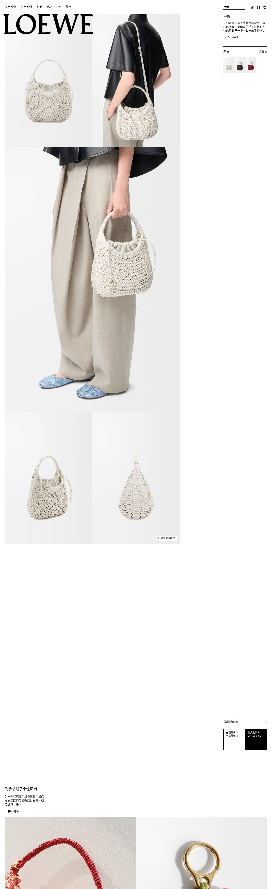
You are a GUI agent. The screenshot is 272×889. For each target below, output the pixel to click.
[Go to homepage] (48, 24)
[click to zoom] (48, 80)
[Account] (252, 7)
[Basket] (264, 7)
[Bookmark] (258, 7)
